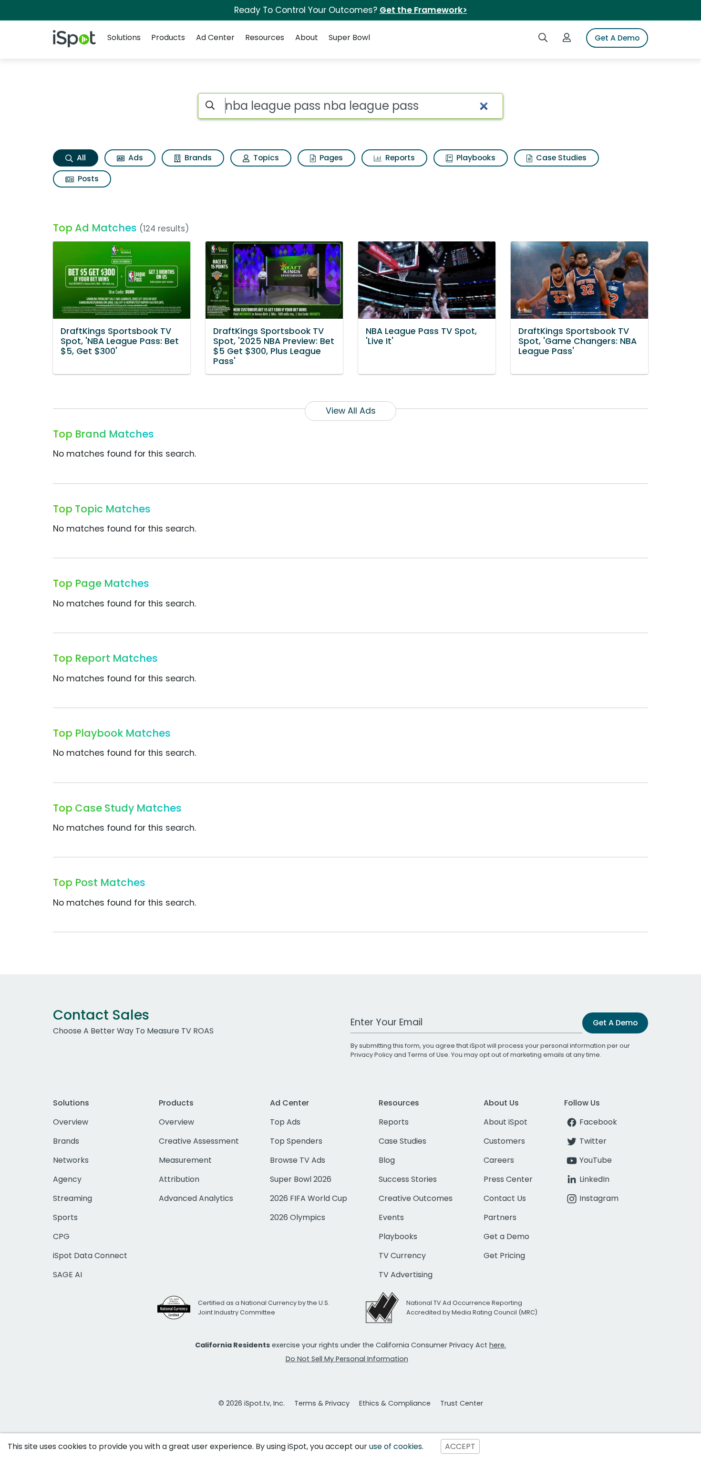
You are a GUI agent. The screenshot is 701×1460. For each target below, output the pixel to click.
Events (391, 1217)
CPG (61, 1236)
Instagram (599, 1198)
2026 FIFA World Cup (308, 1198)
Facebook (598, 1121)
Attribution (179, 1179)
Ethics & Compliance (395, 1403)
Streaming (72, 1198)
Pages (330, 157)
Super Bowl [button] (349, 37)
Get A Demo (617, 37)
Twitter (593, 1141)
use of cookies (395, 1446)
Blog (387, 1160)
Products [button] (168, 37)
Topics (265, 157)
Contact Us (505, 1198)
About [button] (306, 37)
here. (497, 1345)
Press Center (508, 1179)
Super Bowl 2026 (300, 1179)
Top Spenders (296, 1141)
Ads (134, 157)
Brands (197, 157)
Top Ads (285, 1121)
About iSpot (505, 1121)
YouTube (595, 1160)
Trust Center (461, 1403)
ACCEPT (460, 1446)
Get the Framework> (423, 10)
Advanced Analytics (196, 1198)
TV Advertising (406, 1274)
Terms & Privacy (322, 1403)
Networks (71, 1160)
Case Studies (560, 157)
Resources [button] (264, 37)
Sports (65, 1217)
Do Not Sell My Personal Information (347, 1359)
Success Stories (408, 1179)
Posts (87, 178)
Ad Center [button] (215, 37)
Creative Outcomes (416, 1198)
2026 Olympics (297, 1217)
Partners (500, 1217)
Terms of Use (428, 1055)
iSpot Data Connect (90, 1255)
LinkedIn (594, 1179)
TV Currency (402, 1255)
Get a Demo (506, 1236)
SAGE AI (67, 1274)
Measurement (185, 1160)
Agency (67, 1179)
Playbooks (474, 157)
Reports (399, 157)
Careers (499, 1160)
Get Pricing (504, 1255)
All (80, 157)
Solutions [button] (124, 37)
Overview (70, 1121)
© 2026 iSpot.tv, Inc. (251, 1403)
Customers (504, 1141)
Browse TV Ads (297, 1160)
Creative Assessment (199, 1141)
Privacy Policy (371, 1055)
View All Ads (351, 411)
